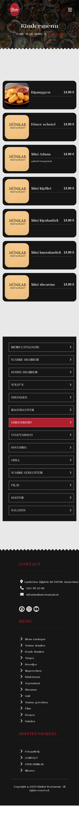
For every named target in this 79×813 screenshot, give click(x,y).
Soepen (29, 714)
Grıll (27, 696)
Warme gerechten (36, 702)
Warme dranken (34, 645)
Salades (29, 721)
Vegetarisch (32, 683)
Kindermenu (32, 676)
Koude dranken (34, 651)
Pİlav (27, 708)
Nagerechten (32, 670)
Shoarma (30, 689)
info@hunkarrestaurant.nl (41, 594)
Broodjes (30, 664)
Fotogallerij (32, 751)
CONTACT (31, 757)
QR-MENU (35, 34)
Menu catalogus (34, 639)
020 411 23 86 (34, 588)
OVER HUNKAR (34, 764)
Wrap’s (29, 658)
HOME (20, 34)
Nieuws (29, 770)
